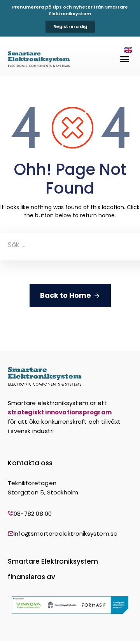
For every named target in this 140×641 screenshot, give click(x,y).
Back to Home (65, 295)
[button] (124, 59)
